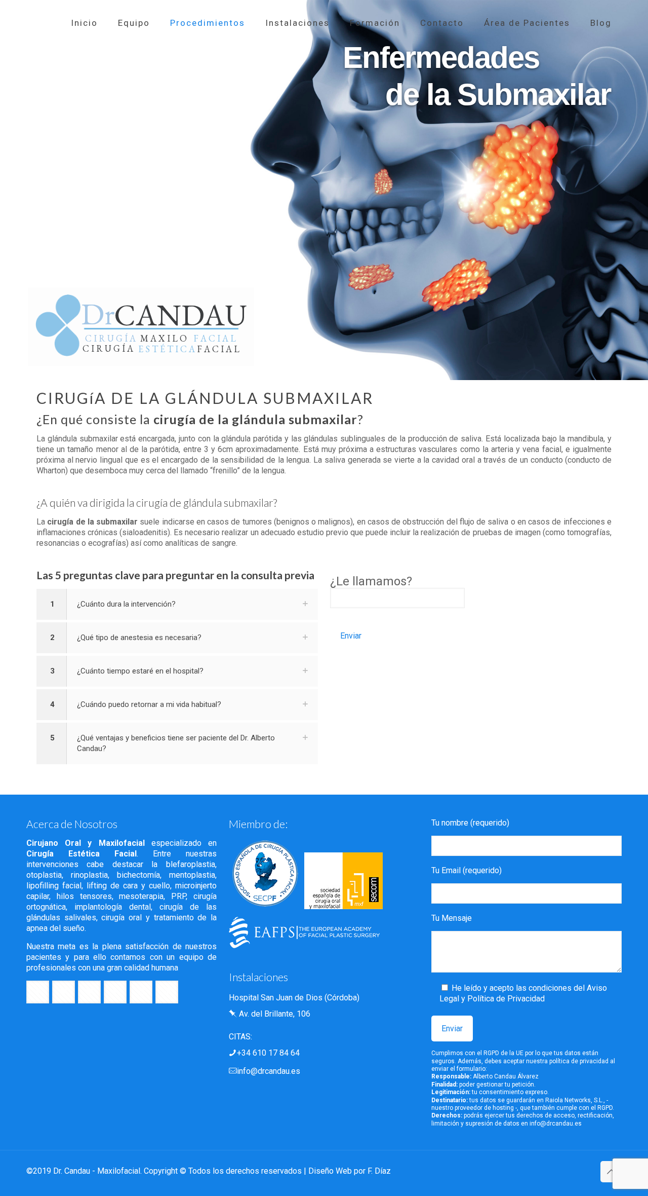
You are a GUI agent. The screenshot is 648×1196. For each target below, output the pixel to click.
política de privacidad (579, 1061)
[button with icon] (37, 992)
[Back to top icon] (611, 1171)
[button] (177, 604)
